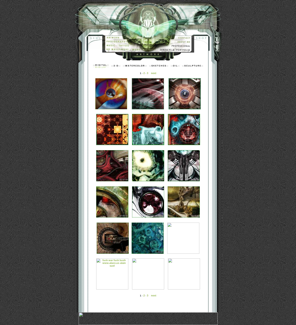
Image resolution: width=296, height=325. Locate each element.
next (153, 73)
